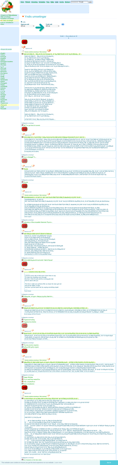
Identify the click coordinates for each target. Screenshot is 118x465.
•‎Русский (3, 68)
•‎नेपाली (2, 107)
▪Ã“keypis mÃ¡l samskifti (6, 49)
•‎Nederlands (4, 80)
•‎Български (3, 73)
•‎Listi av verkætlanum (6, 22)
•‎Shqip (2, 76)
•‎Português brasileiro (6, 61)
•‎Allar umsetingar (5, 17)
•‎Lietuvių (2, 88)
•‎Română (3, 65)
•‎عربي (2, 66)
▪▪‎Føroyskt (3, 105)
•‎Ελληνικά (3, 71)
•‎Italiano (2, 60)
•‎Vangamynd (8, 15)
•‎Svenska (3, 70)
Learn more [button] (58, 462)
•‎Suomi (2, 93)
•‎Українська (4, 103)
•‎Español (3, 58)
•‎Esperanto (3, 99)
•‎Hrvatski (3, 94)
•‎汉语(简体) (3, 86)
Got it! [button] (109, 462)
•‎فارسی (2, 91)
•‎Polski (2, 85)
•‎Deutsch (3, 63)
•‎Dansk (2, 81)
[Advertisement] (54, 9)
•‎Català (2, 98)
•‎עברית (2, 75)
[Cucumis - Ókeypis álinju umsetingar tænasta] (7, 13)
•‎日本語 (2, 96)
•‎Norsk (2, 89)
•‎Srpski (2, 78)
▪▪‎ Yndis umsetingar (6, 20)
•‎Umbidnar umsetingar (7, 18)
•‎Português (3, 83)
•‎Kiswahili (3, 108)
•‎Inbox (2, 24)
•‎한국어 (2, 101)
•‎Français (3, 56)
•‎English (2, 53)
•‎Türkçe (2, 55)
